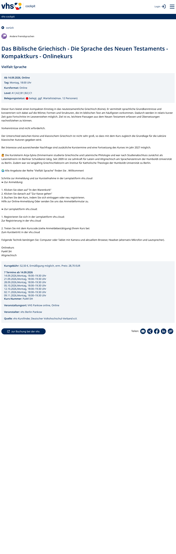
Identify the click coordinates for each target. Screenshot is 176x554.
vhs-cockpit (8, 16)
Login (157, 6)
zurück (10, 27)
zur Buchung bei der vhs (25, 331)
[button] (170, 331)
